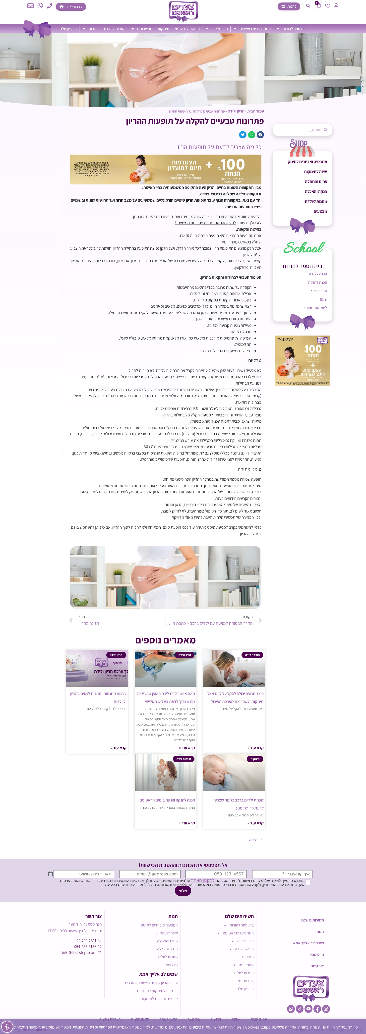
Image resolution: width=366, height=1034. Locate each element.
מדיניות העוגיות (85, 1027)
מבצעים (320, 211)
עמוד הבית (255, 111)
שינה (323, 299)
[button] (308, 5)
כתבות (93, 28)
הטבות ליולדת (114, 28)
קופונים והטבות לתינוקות (159, 998)
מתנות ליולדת (316, 201)
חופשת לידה (190, 28)
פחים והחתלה (316, 181)
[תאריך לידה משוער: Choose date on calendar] (51, 874)
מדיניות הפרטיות (111, 1027)
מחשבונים (144, 28)
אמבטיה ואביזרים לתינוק (307, 161)
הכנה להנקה (317, 282)
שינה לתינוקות (315, 171)
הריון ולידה (219, 28)
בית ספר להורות (294, 28)
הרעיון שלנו (68, 28)
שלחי (183, 890)
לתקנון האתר (203, 880)
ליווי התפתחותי (315, 307)
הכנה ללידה (318, 274)
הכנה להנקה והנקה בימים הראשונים (167, 800)
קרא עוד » (255, 747)
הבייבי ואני (319, 290)
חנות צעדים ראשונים (255, 28)
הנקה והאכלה (316, 191)
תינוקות (163, 28)
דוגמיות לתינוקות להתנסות (157, 990)
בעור (237, 485)
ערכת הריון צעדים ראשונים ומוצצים (151, 982)
